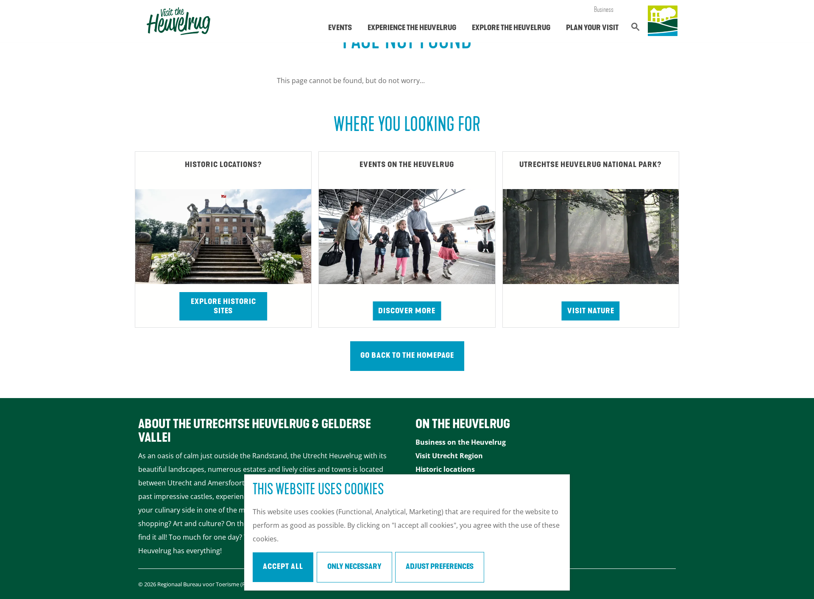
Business (603, 10)
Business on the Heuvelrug (460, 442)
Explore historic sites (223, 306)
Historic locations (445, 469)
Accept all (283, 567)
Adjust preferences (440, 567)
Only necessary (354, 567)
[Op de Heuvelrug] (662, 21)
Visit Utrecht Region (449, 455)
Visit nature (590, 311)
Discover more (406, 311)
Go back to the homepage (407, 356)
